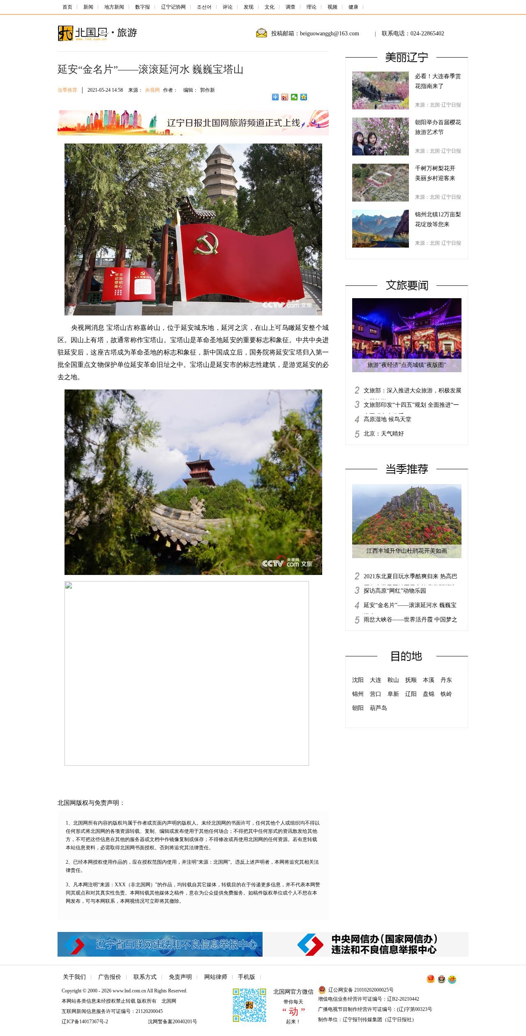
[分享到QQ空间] (303, 97)
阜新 (393, 694)
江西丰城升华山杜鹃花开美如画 (407, 551)
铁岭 (446, 694)
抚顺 (411, 680)
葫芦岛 (378, 708)
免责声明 (180, 977)
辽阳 (411, 694)
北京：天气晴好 (384, 434)
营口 (375, 694)
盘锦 (428, 694)
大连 (375, 680)
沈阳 (358, 680)
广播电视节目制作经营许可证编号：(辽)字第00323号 (375, 1009)
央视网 (152, 90)
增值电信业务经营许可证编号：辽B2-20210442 (368, 999)
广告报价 (109, 977)
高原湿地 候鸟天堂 (387, 419)
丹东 (446, 680)
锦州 (358, 694)
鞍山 (393, 680)
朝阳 (358, 708)
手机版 (246, 977)
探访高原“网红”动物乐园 (395, 591)
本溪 (428, 680)
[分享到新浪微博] (284, 97)
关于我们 (74, 977)
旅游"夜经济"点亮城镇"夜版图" (406, 365)
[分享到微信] (294, 97)
